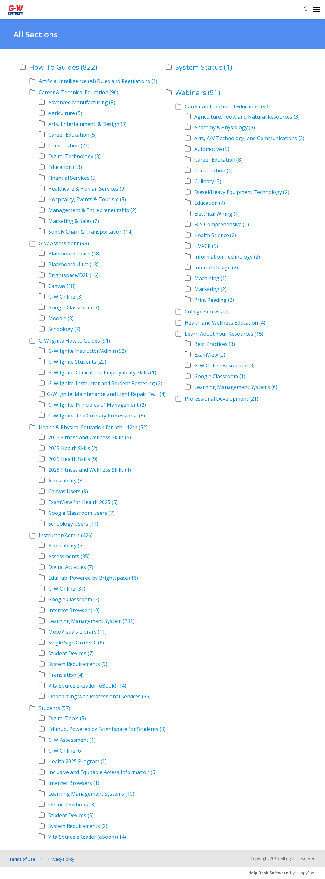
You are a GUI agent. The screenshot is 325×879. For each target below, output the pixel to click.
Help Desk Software (268, 873)
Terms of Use (22, 859)
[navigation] (316, 9)
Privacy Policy (61, 859)
